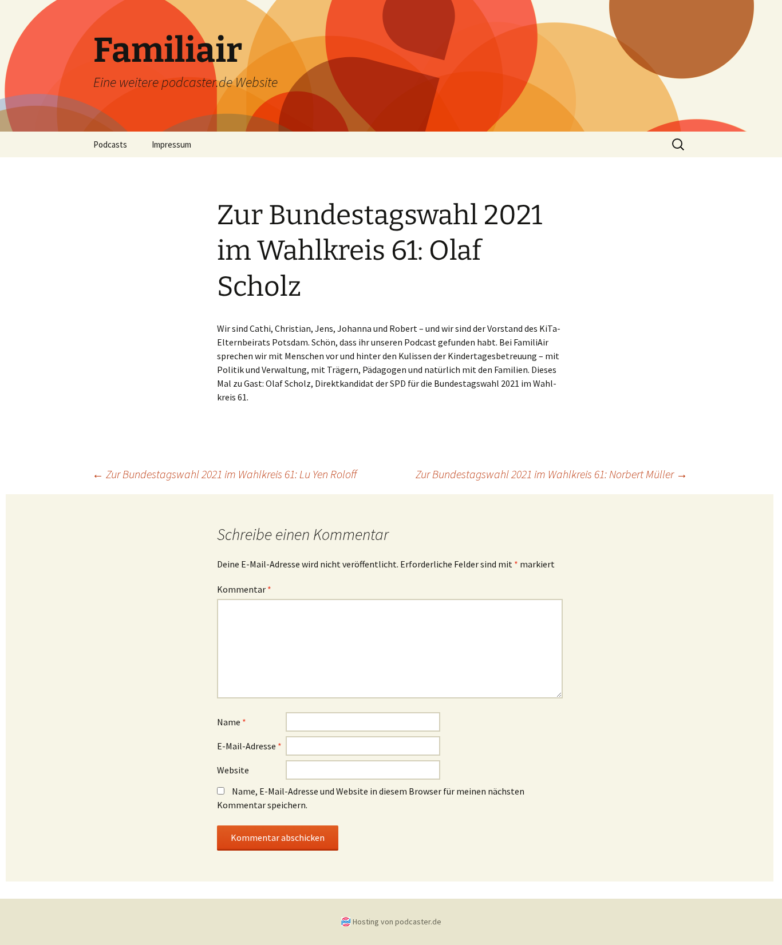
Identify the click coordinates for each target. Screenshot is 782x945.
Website (233, 770)
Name (231, 722)
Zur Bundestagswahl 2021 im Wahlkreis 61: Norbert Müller (552, 474)
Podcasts (110, 144)
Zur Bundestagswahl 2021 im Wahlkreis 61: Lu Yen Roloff (224, 474)
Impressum (171, 144)
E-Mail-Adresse (249, 746)
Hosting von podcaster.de (397, 921)
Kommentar (244, 589)
